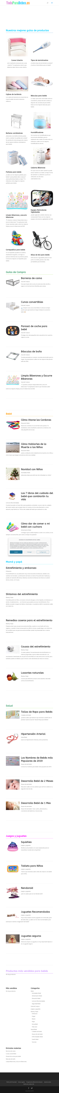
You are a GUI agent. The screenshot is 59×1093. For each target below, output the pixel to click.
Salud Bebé (24, 737)
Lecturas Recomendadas (12, 503)
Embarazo (8, 571)
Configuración (43, 552)
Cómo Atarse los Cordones (36, 419)
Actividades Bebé (25, 472)
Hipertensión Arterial (33, 734)
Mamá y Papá (9, 597)
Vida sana (34, 1027)
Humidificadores (37, 132)
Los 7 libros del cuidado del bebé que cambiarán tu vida (37, 496)
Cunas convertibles (32, 302)
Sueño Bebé (35, 1039)
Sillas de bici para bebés (40, 255)
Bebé (32, 991)
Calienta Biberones (38, 168)
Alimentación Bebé (26, 530)
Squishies (26, 842)
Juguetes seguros (31, 936)
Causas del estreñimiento (35, 646)
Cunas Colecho (17, 60)
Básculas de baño (31, 351)
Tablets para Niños (32, 865)
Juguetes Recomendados (35, 911)
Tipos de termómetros (39, 60)
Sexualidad (35, 1024)
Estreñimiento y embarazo (21, 568)
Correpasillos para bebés (15, 250)
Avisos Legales (21, 1082)
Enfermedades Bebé (37, 1036)
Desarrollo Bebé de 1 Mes (36, 803)
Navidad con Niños (32, 469)
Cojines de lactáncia (13, 94)
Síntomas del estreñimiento (22, 594)
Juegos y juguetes (26, 845)
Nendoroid (27, 888)
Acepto (16, 552)
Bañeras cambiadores (14, 133)
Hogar (33, 1016)
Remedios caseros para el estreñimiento (29, 620)
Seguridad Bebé (36, 1003)
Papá (33, 1021)
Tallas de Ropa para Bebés (36, 711)
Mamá (33, 1019)
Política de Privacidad (11, 1082)
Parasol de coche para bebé (13, 1056)
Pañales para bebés (13, 172)
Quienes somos (47, 1082)
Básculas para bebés (39, 96)
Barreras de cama (31, 278)
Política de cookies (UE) (28, 1084)
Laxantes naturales (32, 672)
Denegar (29, 552)
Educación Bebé (25, 423)
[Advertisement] (29, 16)
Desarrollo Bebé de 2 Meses (37, 781)
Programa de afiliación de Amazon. (34, 1082)
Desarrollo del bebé (26, 764)
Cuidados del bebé (26, 715)
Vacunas (34, 1042)
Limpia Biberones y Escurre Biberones (16, 1061)
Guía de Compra (25, 281)
